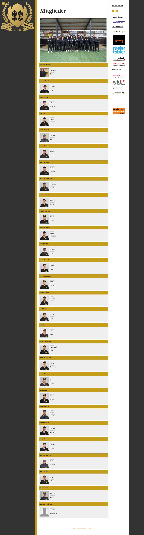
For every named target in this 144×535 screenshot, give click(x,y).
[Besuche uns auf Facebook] (113, 11)
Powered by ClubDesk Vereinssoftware (79, 528)
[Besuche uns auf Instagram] (116, 11)
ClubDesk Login (91, 528)
